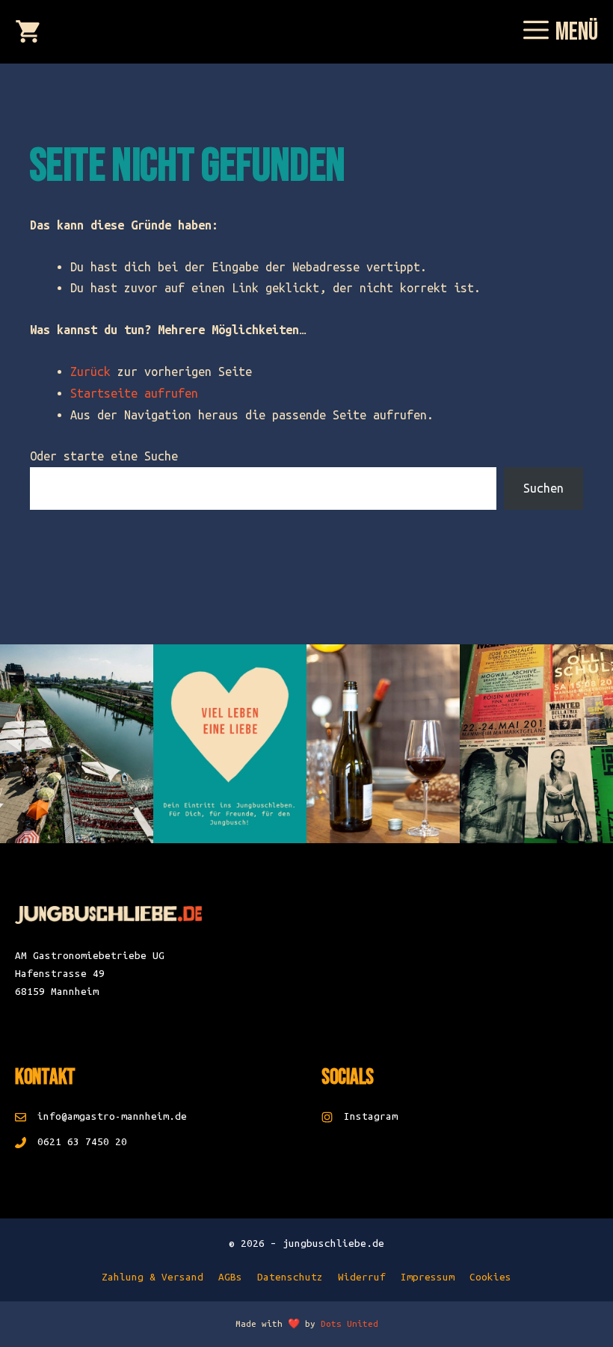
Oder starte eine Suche (104, 456)
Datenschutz (290, 1277)
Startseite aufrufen (134, 393)
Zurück (90, 371)
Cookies (490, 1277)
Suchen (543, 488)
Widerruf (362, 1277)
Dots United (349, 1323)
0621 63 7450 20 (82, 1141)
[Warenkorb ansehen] (27, 34)
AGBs (230, 1277)
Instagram (371, 1116)
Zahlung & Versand (152, 1277)
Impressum (428, 1277)
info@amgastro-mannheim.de (112, 1116)
